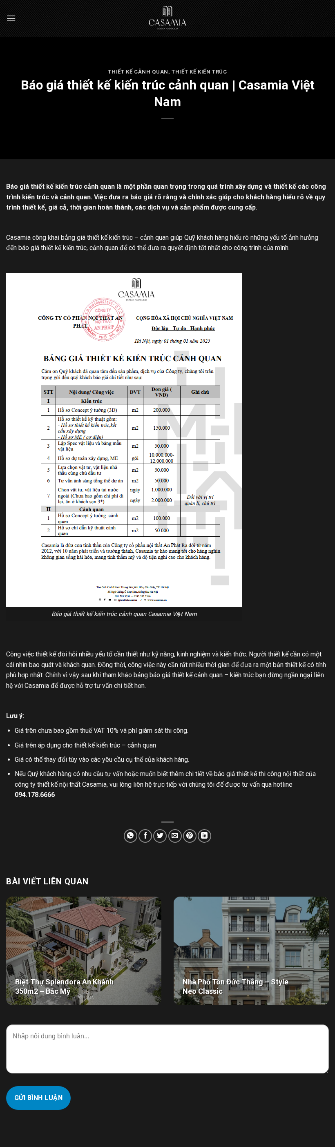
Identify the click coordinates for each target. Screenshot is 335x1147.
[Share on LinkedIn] (204, 836)
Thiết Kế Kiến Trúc (199, 72)
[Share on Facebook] (145, 836)
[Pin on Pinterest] (190, 836)
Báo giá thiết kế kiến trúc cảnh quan (60, 186)
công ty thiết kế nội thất (47, 784)
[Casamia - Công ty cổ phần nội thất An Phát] (167, 18)
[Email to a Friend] (175, 836)
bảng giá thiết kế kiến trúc (97, 237)
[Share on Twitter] (160, 836)
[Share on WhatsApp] (130, 836)
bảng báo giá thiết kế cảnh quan (178, 675)
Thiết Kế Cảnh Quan (138, 72)
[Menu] (11, 18)
